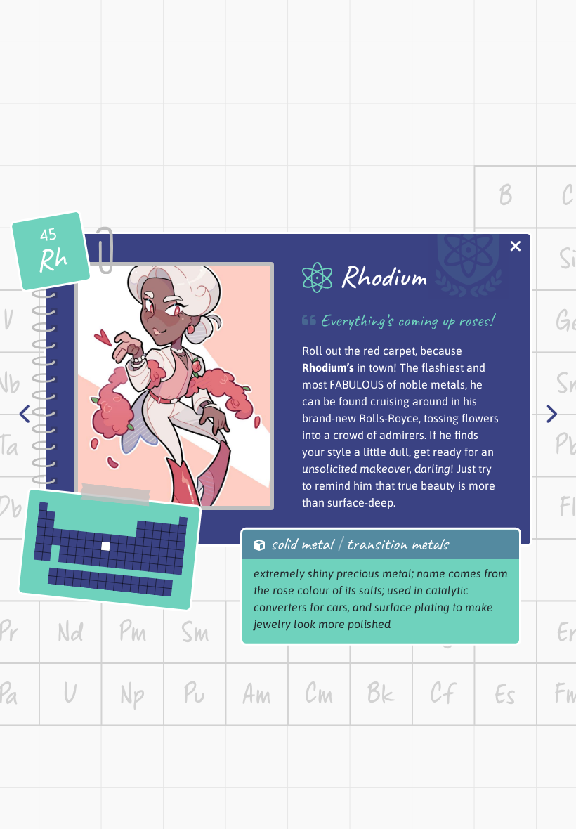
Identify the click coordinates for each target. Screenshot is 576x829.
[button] (515, 247)
